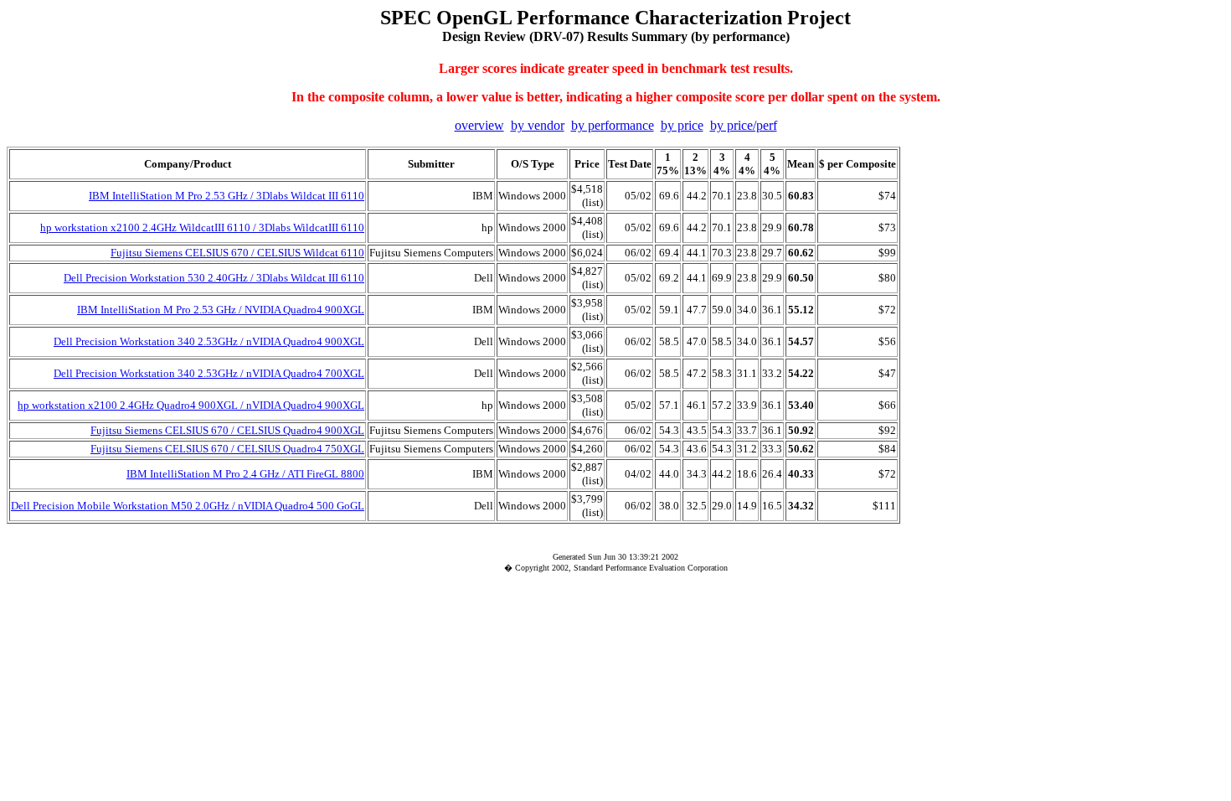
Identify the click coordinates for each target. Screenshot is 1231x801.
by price (682, 125)
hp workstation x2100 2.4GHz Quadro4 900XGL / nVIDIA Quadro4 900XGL (191, 405)
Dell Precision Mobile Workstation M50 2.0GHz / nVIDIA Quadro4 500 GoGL (187, 505)
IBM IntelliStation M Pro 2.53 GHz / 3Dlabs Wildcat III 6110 (226, 195)
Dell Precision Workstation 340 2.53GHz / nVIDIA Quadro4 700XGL (209, 373)
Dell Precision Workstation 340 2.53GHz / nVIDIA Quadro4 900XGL (209, 341)
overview (479, 125)
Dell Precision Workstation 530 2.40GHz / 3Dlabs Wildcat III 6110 (214, 277)
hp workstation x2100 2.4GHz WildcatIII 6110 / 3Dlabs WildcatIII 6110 (202, 227)
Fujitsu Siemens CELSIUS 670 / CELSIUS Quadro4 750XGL (227, 448)
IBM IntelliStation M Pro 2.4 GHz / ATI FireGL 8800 (245, 474)
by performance (612, 125)
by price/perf (743, 125)
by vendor (537, 125)
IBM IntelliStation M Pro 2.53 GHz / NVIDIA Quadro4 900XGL (220, 309)
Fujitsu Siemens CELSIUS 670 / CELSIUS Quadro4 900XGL (227, 430)
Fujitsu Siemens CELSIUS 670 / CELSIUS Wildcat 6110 (237, 252)
